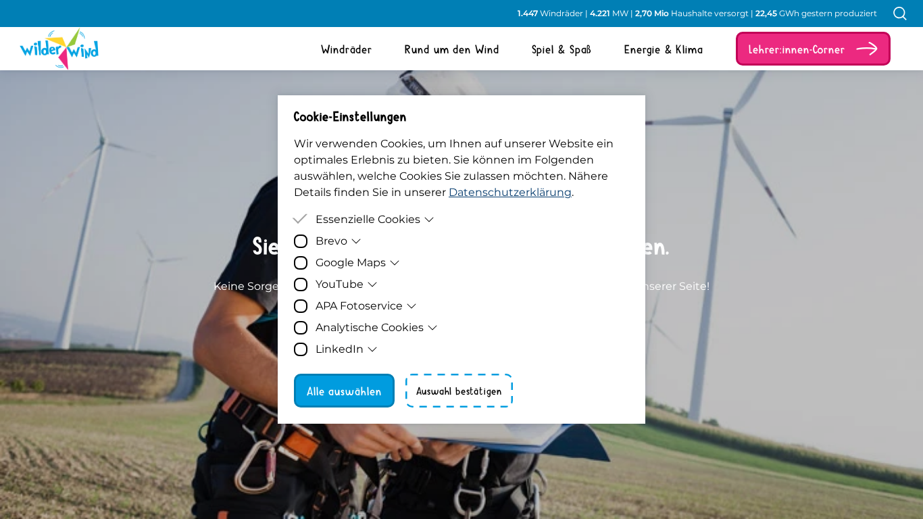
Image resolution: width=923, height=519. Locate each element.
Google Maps (351, 262)
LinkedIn (340, 349)
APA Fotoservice (359, 305)
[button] (813, 49)
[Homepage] (48, 48)
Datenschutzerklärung (510, 192)
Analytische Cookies (370, 327)
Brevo (331, 240)
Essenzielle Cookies (368, 219)
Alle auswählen (344, 390)
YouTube (340, 284)
